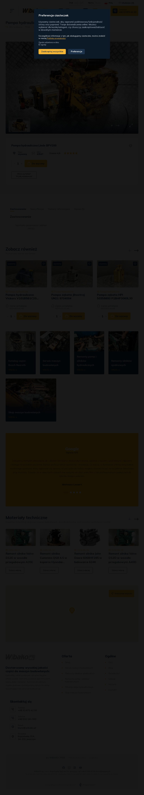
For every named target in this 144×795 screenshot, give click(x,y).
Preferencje (76, 51)
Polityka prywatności (56, 38)
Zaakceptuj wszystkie (52, 51)
